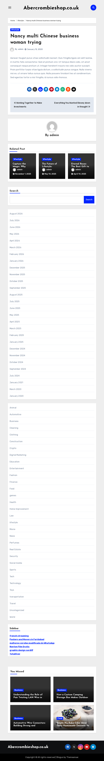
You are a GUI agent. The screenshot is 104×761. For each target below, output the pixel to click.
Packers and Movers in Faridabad (27, 639)
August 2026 (16, 213)
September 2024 (18, 369)
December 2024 (17, 349)
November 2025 (17, 274)
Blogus (60, 757)
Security (14, 556)
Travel (13, 603)
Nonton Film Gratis (19, 646)
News (12, 536)
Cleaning (14, 428)
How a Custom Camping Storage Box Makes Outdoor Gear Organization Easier (72, 697)
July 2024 (15, 376)
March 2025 (15, 328)
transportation (17, 597)
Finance (13, 482)
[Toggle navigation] (10, 7)
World (12, 617)
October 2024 (16, 362)
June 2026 (15, 227)
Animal (13, 407)
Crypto (13, 448)
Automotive (15, 414)
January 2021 (16, 382)
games (13, 495)
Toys (12, 590)
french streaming (19, 636)
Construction (16, 441)
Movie (12, 529)
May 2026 (14, 234)
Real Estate (15, 549)
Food (12, 489)
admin (20, 49)
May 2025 (14, 315)
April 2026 (15, 240)
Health (13, 502)
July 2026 (15, 220)
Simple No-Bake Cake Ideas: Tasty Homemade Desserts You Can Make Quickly (73, 726)
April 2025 (15, 322)
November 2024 (17, 355)
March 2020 (15, 389)
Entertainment (17, 468)
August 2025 (16, 294)
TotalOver (15, 654)
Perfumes (14, 543)
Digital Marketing (18, 455)
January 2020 (16, 396)
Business (14, 421)
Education (15, 461)
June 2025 (15, 308)
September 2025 (18, 288)
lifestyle (15, 30)
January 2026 (16, 261)
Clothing (14, 434)
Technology (15, 583)
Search (14, 191)
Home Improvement (19, 509)
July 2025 (15, 301)
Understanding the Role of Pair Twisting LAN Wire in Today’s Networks (27, 697)
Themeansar (72, 757)
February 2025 (17, 335)
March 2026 (15, 247)
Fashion (13, 475)
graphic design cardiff (21, 650)
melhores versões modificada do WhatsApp (32, 643)
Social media (16, 563)
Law (12, 516)
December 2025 (17, 267)
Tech (12, 576)
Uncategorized (17, 610)
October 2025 (16, 281)
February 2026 (17, 254)
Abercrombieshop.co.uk (51, 8)
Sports (13, 570)
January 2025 (16, 342)
